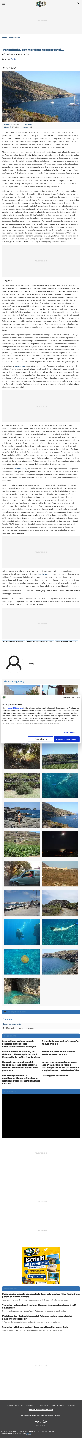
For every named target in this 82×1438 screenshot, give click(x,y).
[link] (15, 67)
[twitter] (7, 67)
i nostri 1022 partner (15, 708)
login (13, 1028)
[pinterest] (9, 67)
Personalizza (39, 739)
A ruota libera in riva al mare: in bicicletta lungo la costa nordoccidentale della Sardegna (19, 1044)
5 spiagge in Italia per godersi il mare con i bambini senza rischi (35, 1327)
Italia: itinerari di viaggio (13, 642)
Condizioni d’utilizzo (58, 1405)
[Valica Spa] (41, 1423)
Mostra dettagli (69, 732)
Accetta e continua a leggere (66, 739)
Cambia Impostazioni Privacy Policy (41, 1409)
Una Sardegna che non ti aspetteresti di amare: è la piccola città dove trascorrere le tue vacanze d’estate (21, 1079)
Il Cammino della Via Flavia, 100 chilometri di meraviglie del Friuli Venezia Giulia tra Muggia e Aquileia (21, 1054)
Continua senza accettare (71, 697)
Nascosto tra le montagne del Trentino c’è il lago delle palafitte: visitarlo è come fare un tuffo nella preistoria (20, 1066)
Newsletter (71, 1405)
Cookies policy (43, 1405)
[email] (12, 67)
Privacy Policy (30, 1405)
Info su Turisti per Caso (15, 1405)
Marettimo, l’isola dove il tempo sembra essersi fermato (58, 1053)
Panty (13, 59)
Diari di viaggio (14, 37)
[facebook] (4, 67)
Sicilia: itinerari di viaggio (66, 642)
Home (4, 37)
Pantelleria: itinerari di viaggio (39, 642)
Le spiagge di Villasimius (55, 1075)
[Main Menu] (4, 4)
